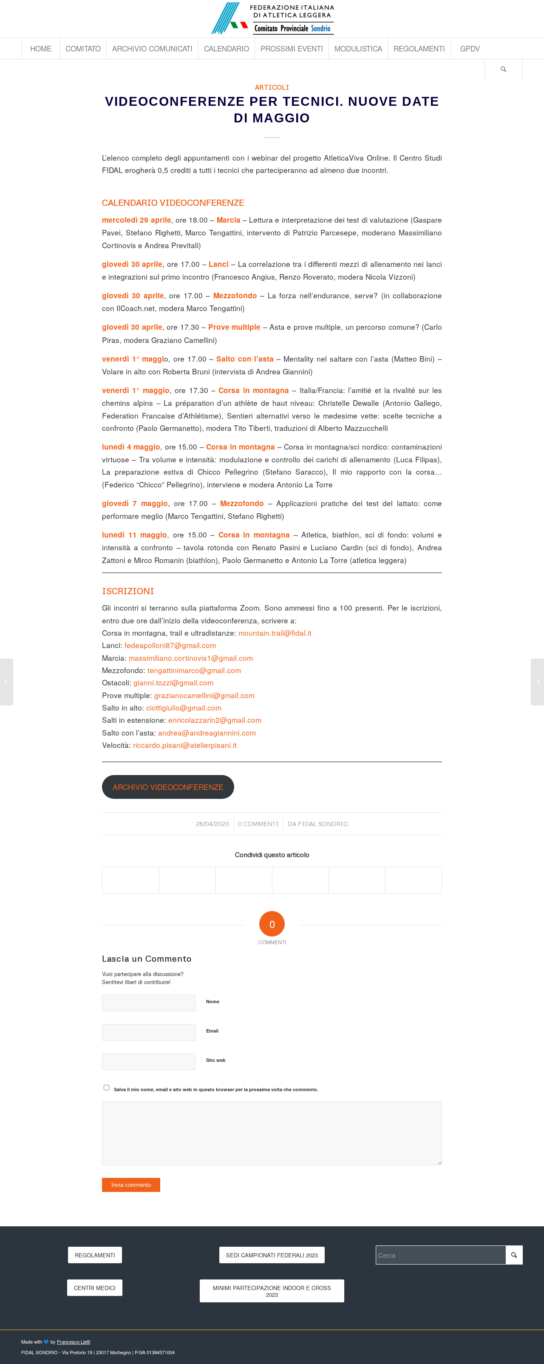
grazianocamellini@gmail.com (204, 695)
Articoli (272, 87)
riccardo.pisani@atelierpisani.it (185, 744)
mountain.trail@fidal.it (275, 632)
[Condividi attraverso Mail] (413, 880)
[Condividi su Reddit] (357, 880)
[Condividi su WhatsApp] (244, 880)
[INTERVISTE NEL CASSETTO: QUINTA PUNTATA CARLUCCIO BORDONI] (6, 682)
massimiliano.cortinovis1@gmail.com (191, 657)
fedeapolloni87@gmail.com (170, 645)
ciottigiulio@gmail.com (183, 707)
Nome (212, 1001)
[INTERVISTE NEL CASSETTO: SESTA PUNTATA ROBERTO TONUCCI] (537, 682)
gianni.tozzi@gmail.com (173, 682)
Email (212, 1030)
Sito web (216, 1060)
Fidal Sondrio (323, 823)
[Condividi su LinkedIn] (300, 880)
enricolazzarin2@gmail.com (214, 719)
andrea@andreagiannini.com (207, 732)
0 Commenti (258, 823)
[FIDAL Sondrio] (272, 18)
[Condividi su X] (187, 880)
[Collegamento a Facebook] (516, 18)
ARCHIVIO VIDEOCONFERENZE (168, 786)
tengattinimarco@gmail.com (194, 670)
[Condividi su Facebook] (130, 880)
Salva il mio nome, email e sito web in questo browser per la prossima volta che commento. (216, 1089)
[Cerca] (503, 69)
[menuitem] (40, 48)
